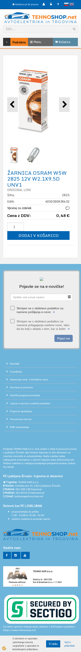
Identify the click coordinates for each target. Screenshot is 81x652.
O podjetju (16, 371)
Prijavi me (63, 338)
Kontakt (14, 364)
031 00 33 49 (23, 493)
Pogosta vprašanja (21, 411)
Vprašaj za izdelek (19, 208)
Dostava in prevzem (21, 387)
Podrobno (13, 42)
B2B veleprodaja (19, 427)
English (71, 4)
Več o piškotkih (69, 643)
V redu (53, 643)
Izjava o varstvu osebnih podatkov (30, 403)
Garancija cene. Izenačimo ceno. (29, 379)
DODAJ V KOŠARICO (38, 235)
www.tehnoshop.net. (63, 460)
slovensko (66, 4)
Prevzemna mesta (20, 419)
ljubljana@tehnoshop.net (28, 496)
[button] (64, 104)
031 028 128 (23, 489)
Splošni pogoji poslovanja (25, 395)
